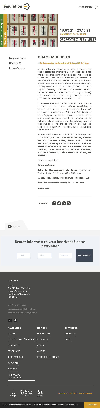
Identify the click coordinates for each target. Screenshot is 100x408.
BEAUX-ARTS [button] (42, 339)
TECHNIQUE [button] (70, 333)
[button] (95, 7)
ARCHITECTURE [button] (43, 333)
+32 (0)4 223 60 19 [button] (17, 305)
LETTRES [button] (40, 345)
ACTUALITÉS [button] (13, 363)
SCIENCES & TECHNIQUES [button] (48, 357)
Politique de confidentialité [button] (15, 376)
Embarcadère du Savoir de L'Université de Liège (64, 63)
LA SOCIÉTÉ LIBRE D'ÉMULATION (21, 339)
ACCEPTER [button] (92, 405)
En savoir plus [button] (72, 405)
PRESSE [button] (68, 339)
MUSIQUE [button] (41, 351)
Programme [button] (85, 7)
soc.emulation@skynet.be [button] (21, 309)
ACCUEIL (11, 333)
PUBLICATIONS (14, 345)
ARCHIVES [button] (12, 369)
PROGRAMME (14, 351)
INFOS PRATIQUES (15, 357)
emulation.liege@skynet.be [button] (22, 312)
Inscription (84, 255)
